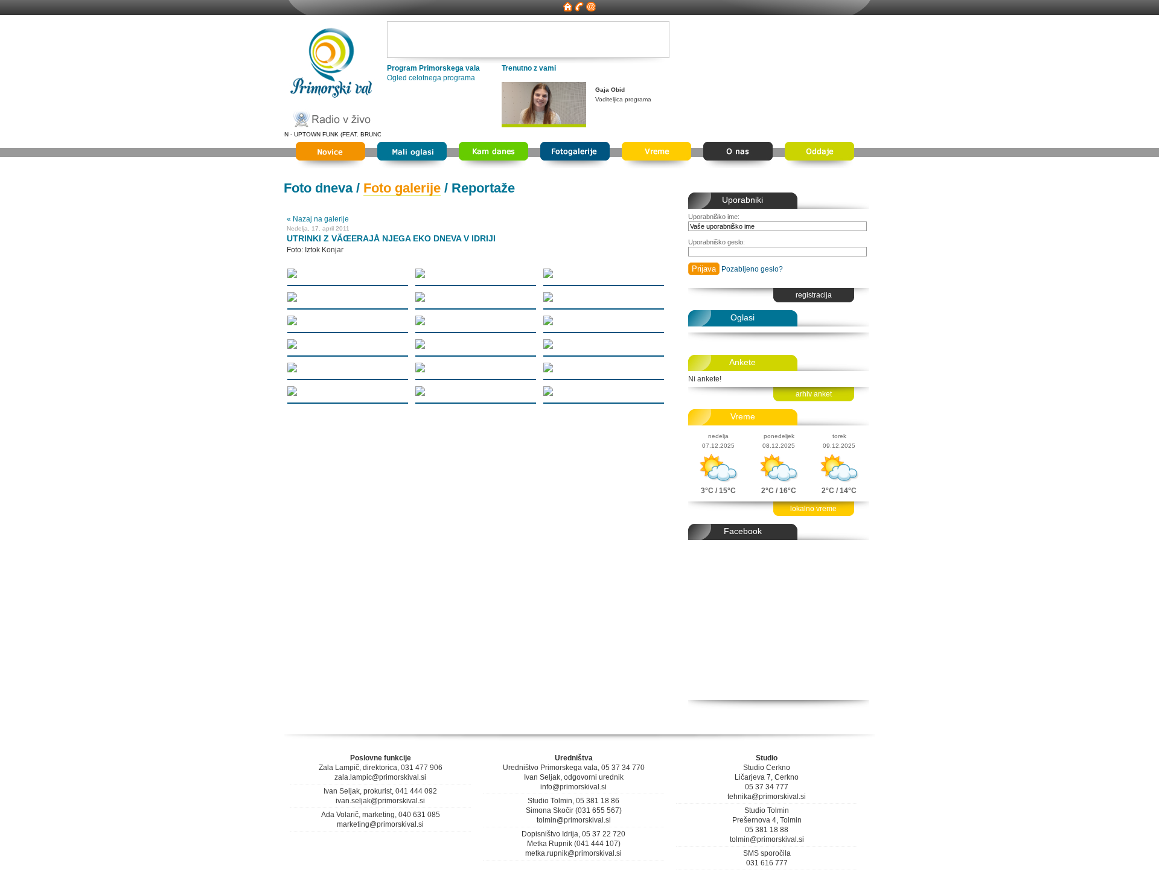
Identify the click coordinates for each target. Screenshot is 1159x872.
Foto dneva (318, 188)
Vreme (742, 416)
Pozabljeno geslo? (752, 269)
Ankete (742, 362)
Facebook (743, 531)
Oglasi (742, 317)
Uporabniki (742, 200)
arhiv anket (814, 394)
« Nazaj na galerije (318, 219)
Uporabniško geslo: (716, 242)
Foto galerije (402, 188)
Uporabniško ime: (713, 216)
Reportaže (483, 188)
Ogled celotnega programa (431, 78)
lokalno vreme (813, 508)
